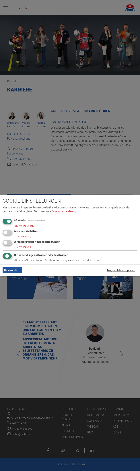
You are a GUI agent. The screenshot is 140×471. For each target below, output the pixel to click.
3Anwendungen (23, 225)
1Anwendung (22, 236)
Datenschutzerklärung (64, 211)
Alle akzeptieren (12, 270)
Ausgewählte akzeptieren (121, 270)
